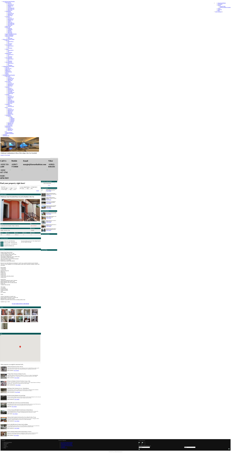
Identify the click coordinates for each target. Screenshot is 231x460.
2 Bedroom (12, 119)
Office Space (7, 76)
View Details (7, 155)
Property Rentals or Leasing (225, 7)
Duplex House (8, 26)
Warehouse (7, 86)
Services (219, 5)
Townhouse (7, 16)
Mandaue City (10, 5)
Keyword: (3, 186)
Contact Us (220, 9)
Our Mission (220, 4)
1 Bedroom (12, 118)
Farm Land (10, 31)
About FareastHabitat (222, 3)
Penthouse (12, 121)
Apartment (7, 94)
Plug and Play (8, 126)
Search (37, 190)
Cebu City (10, 3)
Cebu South (10, 91)
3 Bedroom (12, 120)
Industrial (9, 30)
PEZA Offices (8, 81)
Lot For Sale (7, 27)
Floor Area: (3, 188)
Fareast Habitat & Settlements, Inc (117, 451)
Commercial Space (8, 125)
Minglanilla (10, 112)
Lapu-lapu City (10, 122)
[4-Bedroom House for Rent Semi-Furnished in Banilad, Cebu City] (4, 315)
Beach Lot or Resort (9, 36)
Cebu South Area (11, 7)
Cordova (9, 6)
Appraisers (5, 134)
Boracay (6, 72)
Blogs (219, 10)
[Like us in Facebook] (140, 444)
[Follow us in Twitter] (143, 444)
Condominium (8, 11)
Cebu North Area (11, 9)
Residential (10, 28)
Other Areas (10, 10)
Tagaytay (7, 73)
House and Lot (8, 2)
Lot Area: (3, 189)
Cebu (9, 37)
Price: (21, 188)
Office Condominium (9, 35)
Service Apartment (8, 132)
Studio (11, 117)
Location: (21, 187)
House (6, 107)
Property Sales (222, 6)
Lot (8, 42)
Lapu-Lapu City (11, 4)
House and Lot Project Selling (8, 39)
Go (49, 185)
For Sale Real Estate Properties (9, 1)
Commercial (10, 29)
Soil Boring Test (6, 135)
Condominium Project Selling (8, 66)
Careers (219, 8)
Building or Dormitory (9, 133)
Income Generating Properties (11, 33)
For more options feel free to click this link (20, 303)
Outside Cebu (10, 93)
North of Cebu (10, 114)
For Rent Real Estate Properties (9, 75)
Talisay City (10, 22)
